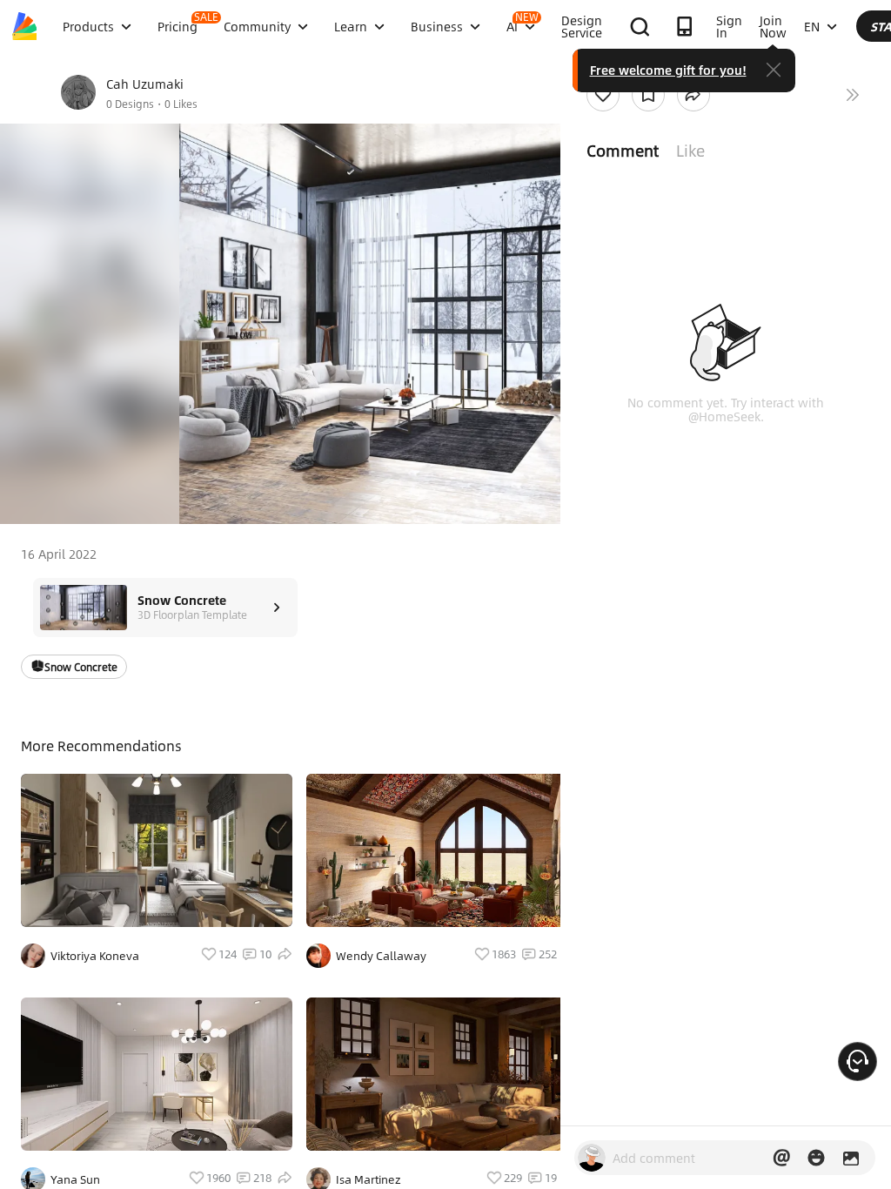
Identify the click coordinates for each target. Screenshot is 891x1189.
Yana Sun (75, 1179)
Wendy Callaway (381, 955)
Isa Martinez (368, 1179)
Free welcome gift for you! (668, 69)
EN (812, 26)
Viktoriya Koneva (94, 955)
